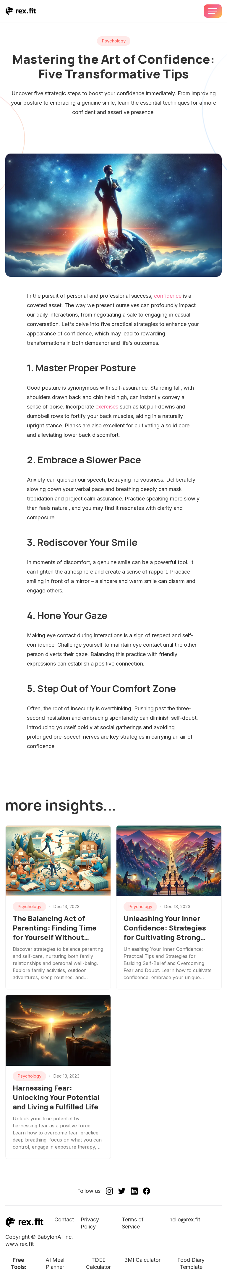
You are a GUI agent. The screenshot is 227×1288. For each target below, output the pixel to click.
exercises (106, 406)
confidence (167, 296)
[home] (20, 11)
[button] (213, 11)
